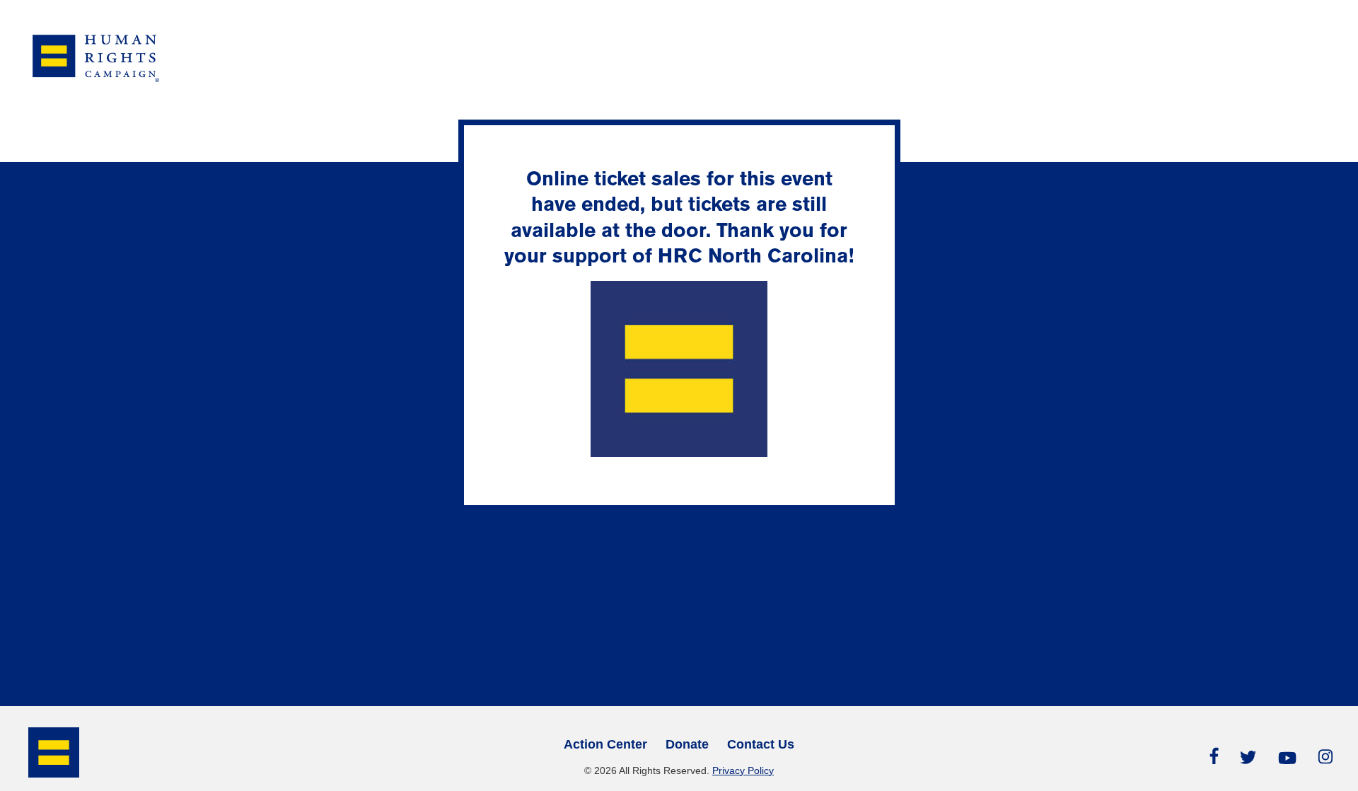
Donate (687, 744)
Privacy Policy (743, 770)
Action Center (605, 744)
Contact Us (760, 744)
